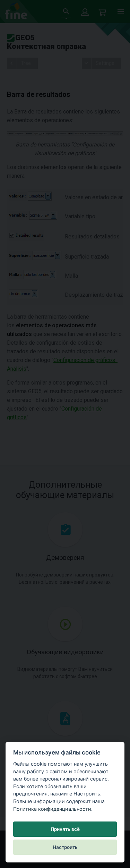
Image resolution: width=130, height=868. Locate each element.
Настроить (65, 847)
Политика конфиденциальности (52, 809)
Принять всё (65, 829)
